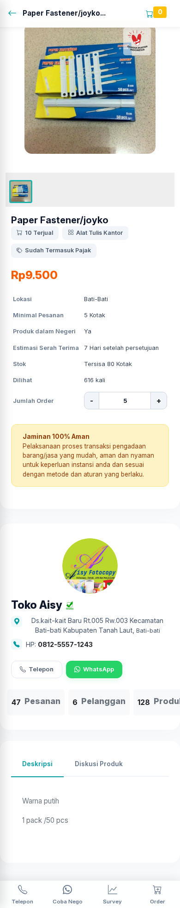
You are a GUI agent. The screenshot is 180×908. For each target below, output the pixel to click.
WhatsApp (98, 669)
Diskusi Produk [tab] (99, 764)
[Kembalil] (15, 13)
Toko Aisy (36, 605)
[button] (20, 191)
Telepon (41, 669)
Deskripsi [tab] (37, 764)
